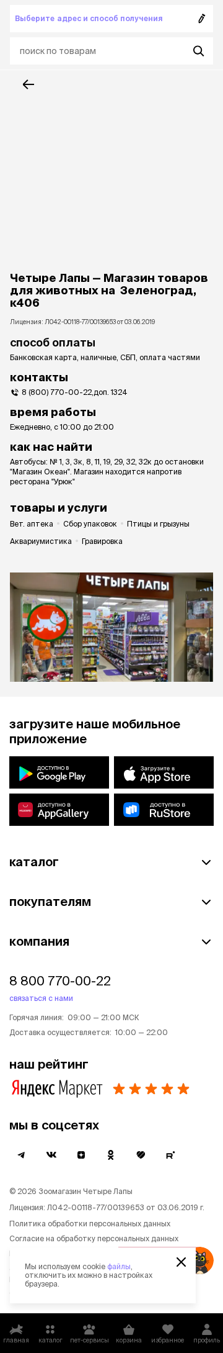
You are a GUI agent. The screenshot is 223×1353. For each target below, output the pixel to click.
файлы (119, 1266)
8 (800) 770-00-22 (57, 392)
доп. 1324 (111, 392)
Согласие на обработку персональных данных (93, 1238)
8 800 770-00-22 (60, 981)
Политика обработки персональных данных (89, 1224)
